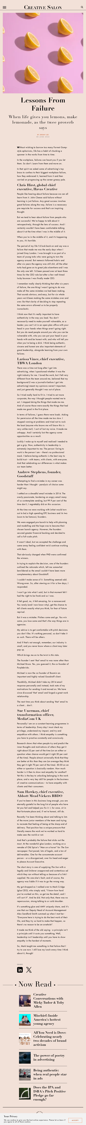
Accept (75, 1120)
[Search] (82, 7)
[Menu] (4, 7)
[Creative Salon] (43, 7)
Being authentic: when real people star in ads (50, 1074)
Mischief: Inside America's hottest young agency (47, 1020)
